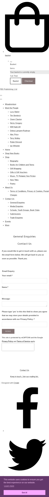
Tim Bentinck (15, 115)
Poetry (12, 184)
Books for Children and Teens (22, 165)
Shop (7, 157)
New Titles (14, 180)
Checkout (29, 81)
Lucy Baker (14, 112)
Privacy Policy (7, 341)
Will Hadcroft (15, 127)
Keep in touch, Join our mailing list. (24, 376)
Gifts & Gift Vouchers (18, 172)
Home (7, 150)
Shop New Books (12, 153)
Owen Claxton (16, 119)
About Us (9, 187)
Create (16, 383)
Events (8, 221)
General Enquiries (17, 202)
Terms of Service (23, 341)
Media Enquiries (16, 206)
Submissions (15, 214)
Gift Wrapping (15, 168)
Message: (6, 299)
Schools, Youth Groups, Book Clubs (25, 210)
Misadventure (10, 104)
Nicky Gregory (16, 123)
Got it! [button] (24, 492)
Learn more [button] (9, 486)
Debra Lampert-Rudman (20, 131)
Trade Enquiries (16, 218)
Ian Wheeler (15, 146)
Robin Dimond (16, 142)
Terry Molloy (15, 138)
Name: (5, 287)
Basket (16, 81)
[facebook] (27, 431)
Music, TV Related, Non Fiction (23, 176)
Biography (14, 161)
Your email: (7, 275)
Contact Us (9, 199)
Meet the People (11, 108)
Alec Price (14, 134)
